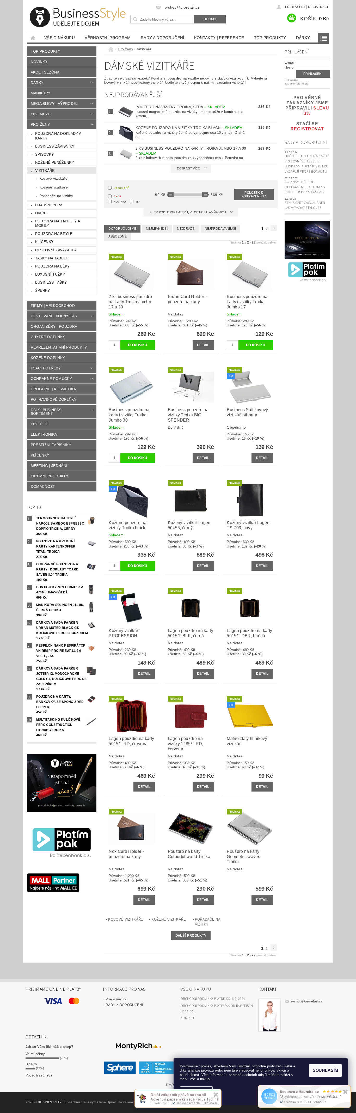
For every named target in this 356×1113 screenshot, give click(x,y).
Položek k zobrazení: (254, 194)
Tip (138, 201)
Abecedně (117, 236)
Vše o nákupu (59, 37)
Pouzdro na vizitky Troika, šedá (180, 107)
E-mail (290, 62)
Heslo (289, 67)
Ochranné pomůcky (51, 378)
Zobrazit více (188, 168)
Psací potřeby (46, 368)
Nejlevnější (157, 228)
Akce (117, 196)
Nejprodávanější (220, 228)
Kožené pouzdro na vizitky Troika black (189, 128)
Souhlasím (325, 1070)
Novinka (120, 201)
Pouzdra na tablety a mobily (57, 223)
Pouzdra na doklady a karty (58, 135)
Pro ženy (40, 124)
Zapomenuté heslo (297, 83)
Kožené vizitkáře (53, 187)
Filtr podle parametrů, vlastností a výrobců (188, 212)
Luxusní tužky (50, 274)
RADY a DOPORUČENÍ (162, 37)
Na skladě (121, 188)
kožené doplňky (48, 358)
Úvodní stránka (33, 37)
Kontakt (187, 1018)
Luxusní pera (49, 205)
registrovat (307, 129)
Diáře (41, 213)
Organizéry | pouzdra (54, 326)
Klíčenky (44, 242)
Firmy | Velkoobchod (53, 305)
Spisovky (44, 154)
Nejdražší (186, 228)
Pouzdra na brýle (53, 234)
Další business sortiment (46, 412)
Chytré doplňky (48, 337)
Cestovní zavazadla (56, 250)
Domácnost (43, 486)
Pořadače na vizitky (56, 196)
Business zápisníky (55, 146)
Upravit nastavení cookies (126, 1102)
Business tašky (51, 282)
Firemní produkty (49, 476)
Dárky (303, 37)
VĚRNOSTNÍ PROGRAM (108, 37)
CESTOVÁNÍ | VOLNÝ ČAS (54, 316)
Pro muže (41, 114)
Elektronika (44, 434)
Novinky (39, 62)
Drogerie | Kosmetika (53, 389)
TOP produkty (270, 37)
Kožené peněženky (54, 162)
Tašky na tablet (51, 258)
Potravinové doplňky (53, 399)
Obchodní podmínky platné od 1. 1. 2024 (213, 998)
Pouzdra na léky (52, 266)
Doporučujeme (122, 228)
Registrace (318, 7)
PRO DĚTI (40, 424)
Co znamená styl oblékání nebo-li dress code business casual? (305, 187)
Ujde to (31, 1064)
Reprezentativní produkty (59, 347)
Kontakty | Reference (219, 37)
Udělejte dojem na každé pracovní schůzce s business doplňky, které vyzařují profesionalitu (307, 164)
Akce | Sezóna (45, 72)
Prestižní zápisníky (51, 445)
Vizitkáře (45, 170)
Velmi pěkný (35, 1054)
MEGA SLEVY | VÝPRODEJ (54, 103)
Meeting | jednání (49, 466)
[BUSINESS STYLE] (77, 17)
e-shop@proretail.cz (307, 1001)
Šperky (42, 290)
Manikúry (41, 93)
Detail (203, 345)
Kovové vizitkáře (53, 178)
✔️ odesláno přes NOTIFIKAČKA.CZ (303, 1101)
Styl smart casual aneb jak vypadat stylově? (305, 205)
